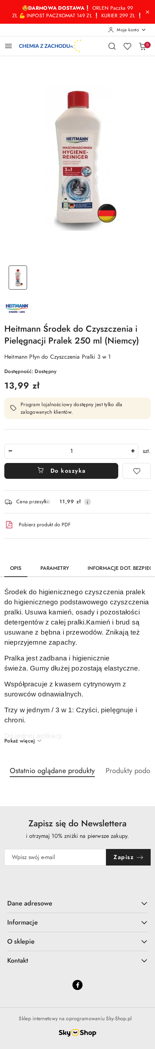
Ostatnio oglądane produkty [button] (52, 771)
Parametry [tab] (54, 568)
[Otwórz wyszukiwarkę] (112, 46)
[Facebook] (77, 985)
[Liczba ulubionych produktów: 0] (127, 46)
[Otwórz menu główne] (8, 46)
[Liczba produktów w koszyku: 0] (142, 46)
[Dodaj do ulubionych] (137, 471)
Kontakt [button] (17, 960)
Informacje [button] (22, 922)
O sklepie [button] (21, 941)
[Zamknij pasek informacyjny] (147, 12)
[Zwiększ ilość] (132, 451)
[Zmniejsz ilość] (10, 451)
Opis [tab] (16, 568)
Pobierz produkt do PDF (45, 524)
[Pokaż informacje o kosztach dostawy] (88, 502)
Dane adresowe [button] (29, 903)
